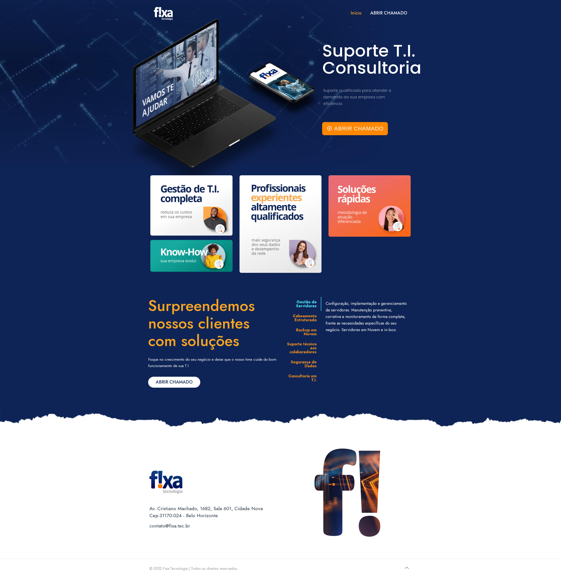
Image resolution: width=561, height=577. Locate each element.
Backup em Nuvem (306, 332)
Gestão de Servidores (306, 304)
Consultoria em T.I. (302, 378)
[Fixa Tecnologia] (163, 13)
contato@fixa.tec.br (169, 525)
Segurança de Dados (304, 364)
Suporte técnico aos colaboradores (302, 348)
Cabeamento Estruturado (305, 318)
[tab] (301, 304)
